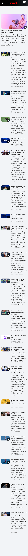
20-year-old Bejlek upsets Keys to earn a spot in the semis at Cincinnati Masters (18, 461)
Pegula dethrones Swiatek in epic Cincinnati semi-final (18, 437)
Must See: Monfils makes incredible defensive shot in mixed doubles (17, 312)
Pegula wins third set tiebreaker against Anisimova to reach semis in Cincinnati (19, 514)
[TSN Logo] (13, 3)
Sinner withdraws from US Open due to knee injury (17, 485)
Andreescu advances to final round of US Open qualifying (18, 187)
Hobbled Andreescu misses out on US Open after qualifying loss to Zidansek (18, 93)
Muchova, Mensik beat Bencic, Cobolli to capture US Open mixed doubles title (18, 152)
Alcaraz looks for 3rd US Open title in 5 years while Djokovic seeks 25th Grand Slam (18, 54)
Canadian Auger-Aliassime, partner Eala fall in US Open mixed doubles (18, 280)
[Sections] (2, 2)
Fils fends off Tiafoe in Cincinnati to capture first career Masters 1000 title (17, 368)
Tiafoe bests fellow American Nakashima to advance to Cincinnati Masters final (18, 413)
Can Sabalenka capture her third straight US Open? (11, 31)
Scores (24, 4)
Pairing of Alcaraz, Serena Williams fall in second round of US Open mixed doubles (19, 228)
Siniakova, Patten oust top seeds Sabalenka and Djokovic (19, 253)
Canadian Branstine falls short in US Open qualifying (18, 118)
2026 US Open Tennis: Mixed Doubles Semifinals (18, 215)
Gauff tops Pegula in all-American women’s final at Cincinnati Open (17, 349)
